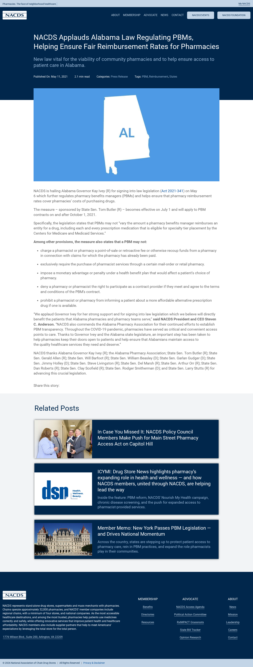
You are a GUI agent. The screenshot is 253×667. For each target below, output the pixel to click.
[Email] (81, 385)
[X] (69, 385)
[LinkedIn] (75, 385)
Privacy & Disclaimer (94, 662)
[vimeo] (239, 662)
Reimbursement (158, 76)
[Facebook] (62, 385)
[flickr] (234, 662)
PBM (145, 76)
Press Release (119, 76)
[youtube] (223, 662)
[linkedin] (228, 662)
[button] (242, 4)
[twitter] (217, 662)
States (173, 76)
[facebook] (211, 662)
